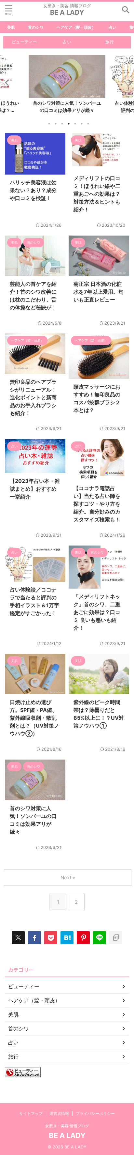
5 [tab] (75, 123)
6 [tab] (81, 123)
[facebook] (34, 937)
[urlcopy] (115, 937)
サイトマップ (31, 1113)
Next (128, 82)
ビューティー (24, 41)
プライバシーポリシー (95, 1113)
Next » (67, 877)
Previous (6, 82)
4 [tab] (68, 123)
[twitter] (18, 937)
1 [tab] (49, 123)
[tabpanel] (67, 86)
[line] (99, 937)
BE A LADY (67, 12)
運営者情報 (59, 1113)
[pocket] (50, 937)
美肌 (11, 27)
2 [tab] (55, 123)
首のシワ (36, 27)
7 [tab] (88, 123)
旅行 (109, 41)
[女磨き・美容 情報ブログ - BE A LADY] (67, 937)
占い (112, 27)
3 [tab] (62, 123)
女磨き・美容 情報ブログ (67, 1125)
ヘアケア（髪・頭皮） (76, 27)
